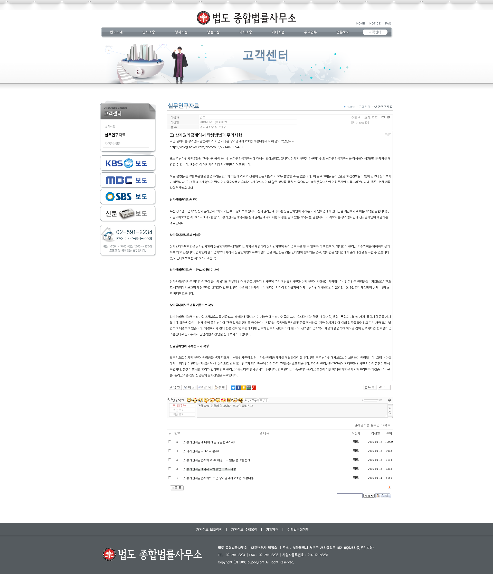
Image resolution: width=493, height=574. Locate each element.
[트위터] (233, 387)
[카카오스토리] (243, 387)
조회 (389, 433)
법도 (202, 117)
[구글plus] (254, 387)
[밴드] (248, 387)
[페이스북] (238, 387)
